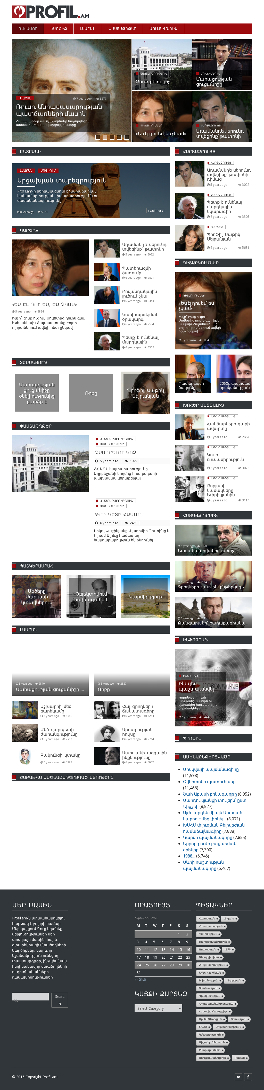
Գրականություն (209, 996)
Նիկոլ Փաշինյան (210, 972)
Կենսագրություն (210, 1034)
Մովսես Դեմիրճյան (228, 1026)
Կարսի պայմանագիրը (207, 837)
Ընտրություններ (209, 1050)
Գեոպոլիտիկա (209, 957)
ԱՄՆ (228, 949)
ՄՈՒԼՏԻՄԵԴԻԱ (164, 28)
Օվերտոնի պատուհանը (209, 781)
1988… (189, 856)
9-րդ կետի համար (118, 514)
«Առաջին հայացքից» (213, 1011)
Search (59, 1000)
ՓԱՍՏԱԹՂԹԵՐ (122, 28)
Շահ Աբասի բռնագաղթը (210, 794)
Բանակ (240, 1057)
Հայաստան (207, 918)
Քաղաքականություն (213, 941)
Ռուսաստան (207, 949)
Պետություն (238, 1019)
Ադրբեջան (234, 980)
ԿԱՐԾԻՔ (59, 28)
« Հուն (140, 979)
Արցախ (229, 918)
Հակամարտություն (212, 965)
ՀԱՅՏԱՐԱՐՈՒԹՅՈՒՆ (116, 439)
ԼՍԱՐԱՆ (87, 28)
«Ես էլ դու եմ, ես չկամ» (44, 304)
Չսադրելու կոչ (115, 452)
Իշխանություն (208, 980)
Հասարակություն (210, 926)
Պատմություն (208, 934)
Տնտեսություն (208, 988)
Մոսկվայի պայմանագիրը (211, 769)
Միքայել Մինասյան (212, 1042)
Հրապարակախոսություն (216, 1003)
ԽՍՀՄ (203, 1026)
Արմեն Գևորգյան (210, 1019)
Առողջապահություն (212, 1057)
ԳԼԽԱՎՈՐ (28, 28)
